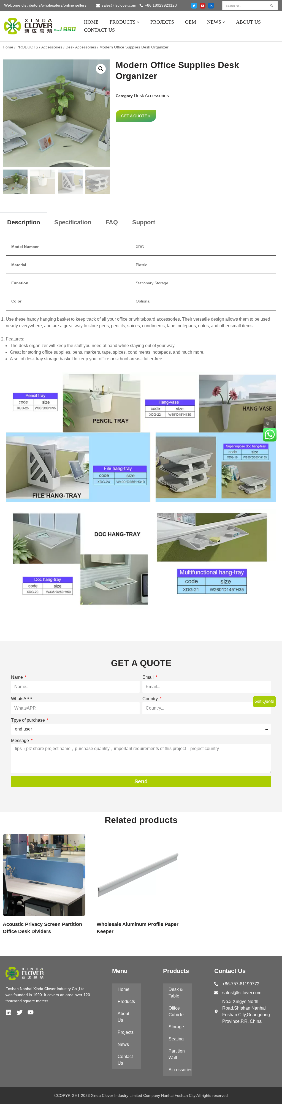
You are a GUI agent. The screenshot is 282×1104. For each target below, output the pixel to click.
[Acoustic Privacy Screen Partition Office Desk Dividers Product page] (47, 875)
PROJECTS (162, 22)
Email (148, 677)
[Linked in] (211, 6)
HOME (91, 22)
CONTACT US (99, 30)
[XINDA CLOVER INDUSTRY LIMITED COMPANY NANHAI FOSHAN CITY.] (40, 26)
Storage (176, 1026)
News (123, 1044)
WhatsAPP (21, 698)
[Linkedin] (9, 1012)
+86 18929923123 (161, 5)
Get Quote (264, 701)
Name (17, 677)
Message (20, 740)
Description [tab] (23, 222)
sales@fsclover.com (119, 5)
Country (150, 698)
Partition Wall (177, 1054)
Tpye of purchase (28, 720)
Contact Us (125, 1059)
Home (8, 47)
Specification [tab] (72, 222)
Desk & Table (176, 992)
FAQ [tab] (111, 222)
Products (126, 1001)
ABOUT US (248, 22)
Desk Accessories (81, 47)
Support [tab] (143, 222)
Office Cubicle (176, 1011)
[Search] (271, 5)
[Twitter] (194, 6)
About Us (123, 1017)
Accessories (51, 47)
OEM (190, 22)
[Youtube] (202, 6)
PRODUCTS (27, 47)
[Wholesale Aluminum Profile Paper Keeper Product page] (141, 875)
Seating (176, 1039)
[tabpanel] (141, 425)
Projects (126, 1032)
